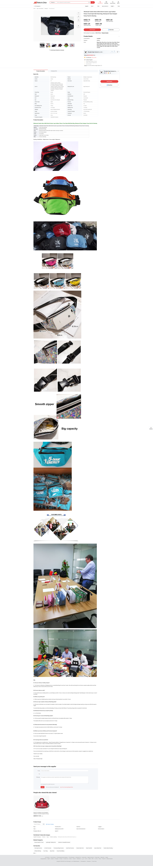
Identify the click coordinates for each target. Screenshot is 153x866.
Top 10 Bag (45, 850)
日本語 (90, 858)
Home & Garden (101, 828)
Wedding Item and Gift (59, 828)
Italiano (70, 858)
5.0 (104, 73)
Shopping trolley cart (37, 831)
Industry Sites (84, 857)
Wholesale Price (78, 857)
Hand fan (78, 826)
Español (52, 858)
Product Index (97, 857)
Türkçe (100, 858)
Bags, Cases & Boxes (40, 8)
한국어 (86, 858)
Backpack (46, 8)
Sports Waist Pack (97, 848)
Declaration (89, 861)
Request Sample (105, 32)
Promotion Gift (57, 826)
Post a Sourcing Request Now (66, 787)
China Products (53, 857)
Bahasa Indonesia (110, 858)
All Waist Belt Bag (37, 850)
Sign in (118, 3)
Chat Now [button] (112, 29)
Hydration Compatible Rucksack (64, 842)
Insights (106, 857)
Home (34, 8)
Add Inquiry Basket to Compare (57, 50)
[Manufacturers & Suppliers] (39, 2)
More (34, 853)
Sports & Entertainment (80, 828)
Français (61, 858)
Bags (34, 826)
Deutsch (74, 858)
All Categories (37, 6)
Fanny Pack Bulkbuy (60, 850)
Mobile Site (102, 857)
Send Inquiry (92, 29)
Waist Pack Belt (89, 848)
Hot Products (47, 857)
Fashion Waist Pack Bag (108, 848)
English (48, 858)
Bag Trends (52, 850)
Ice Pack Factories (47, 848)
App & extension (105, 6)
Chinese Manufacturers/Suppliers (62, 857)
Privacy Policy (94, 861)
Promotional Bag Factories (59, 848)
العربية (83, 858)
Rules (119, 6)
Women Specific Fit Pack (38, 842)
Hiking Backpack (51, 8)
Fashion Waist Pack (80, 848)
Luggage (99, 826)
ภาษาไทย (96, 858)
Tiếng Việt (103, 858)
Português (56, 858)
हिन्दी (92, 858)
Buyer (92, 6)
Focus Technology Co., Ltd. (68, 861)
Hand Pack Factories (70, 848)
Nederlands (79, 858)
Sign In (85, 65)
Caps (34, 828)
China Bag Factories (38, 848)
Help (98, 6)
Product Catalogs (50, 824)
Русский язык (66, 858)
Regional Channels (91, 857)
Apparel (56, 831)
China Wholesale (71, 857)
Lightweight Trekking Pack (51, 842)
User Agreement (83, 861)
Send (42, 787)
